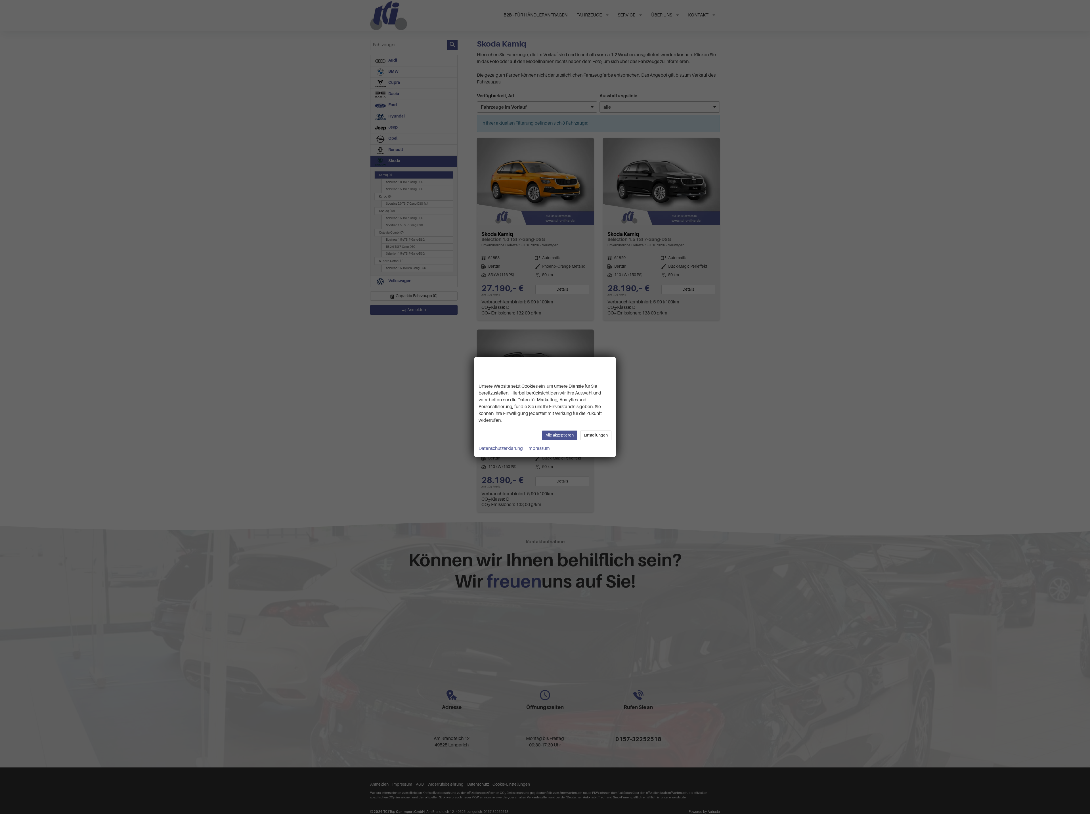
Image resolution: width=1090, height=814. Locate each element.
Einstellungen (596, 435)
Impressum (538, 448)
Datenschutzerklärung (501, 448)
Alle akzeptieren (560, 435)
